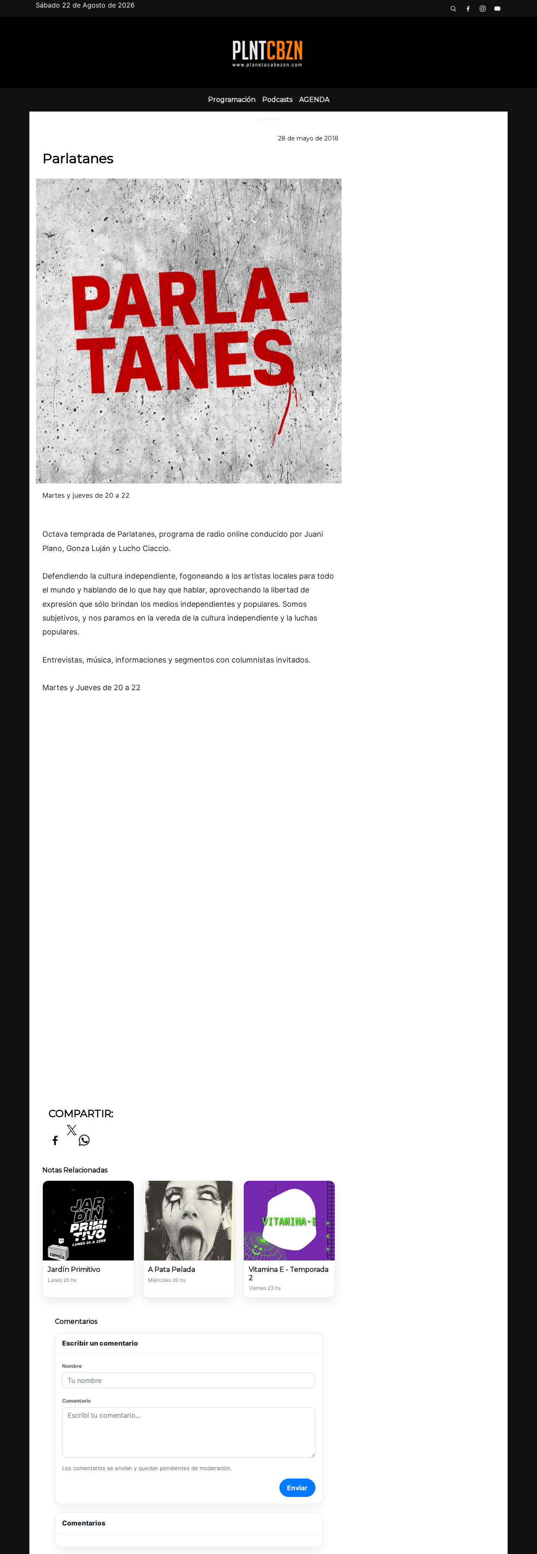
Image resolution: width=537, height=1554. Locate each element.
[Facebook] (468, 8)
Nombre (72, 1366)
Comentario (76, 1401)
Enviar (297, 1488)
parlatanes (269, 118)
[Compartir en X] (71, 1132)
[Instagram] (482, 8)
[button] (453, 8)
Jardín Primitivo (74, 1269)
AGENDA (314, 100)
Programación (231, 100)
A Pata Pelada (171, 1269)
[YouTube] (497, 8)
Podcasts (277, 100)
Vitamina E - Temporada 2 (288, 1274)
